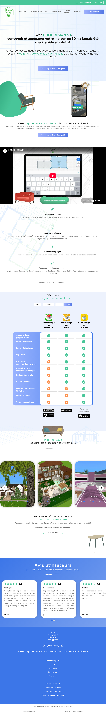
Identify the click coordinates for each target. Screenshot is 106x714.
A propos (53, 668)
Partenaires (53, 676)
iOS (37, 305)
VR (46, 11)
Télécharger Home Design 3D (53, 69)
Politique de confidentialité (74, 711)
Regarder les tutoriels (53, 691)
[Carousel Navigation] (53, 488)
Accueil (22, 11)
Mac (68, 305)
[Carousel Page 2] (54, 620)
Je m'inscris (53, 532)
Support (77, 11)
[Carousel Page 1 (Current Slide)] (52, 620)
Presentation (36, 11)
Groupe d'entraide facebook (53, 695)
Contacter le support (53, 688)
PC (59, 305)
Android (48, 305)
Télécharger (94, 11)
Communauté (55, 11)
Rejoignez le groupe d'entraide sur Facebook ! (53, 527)
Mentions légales (28, 711)
